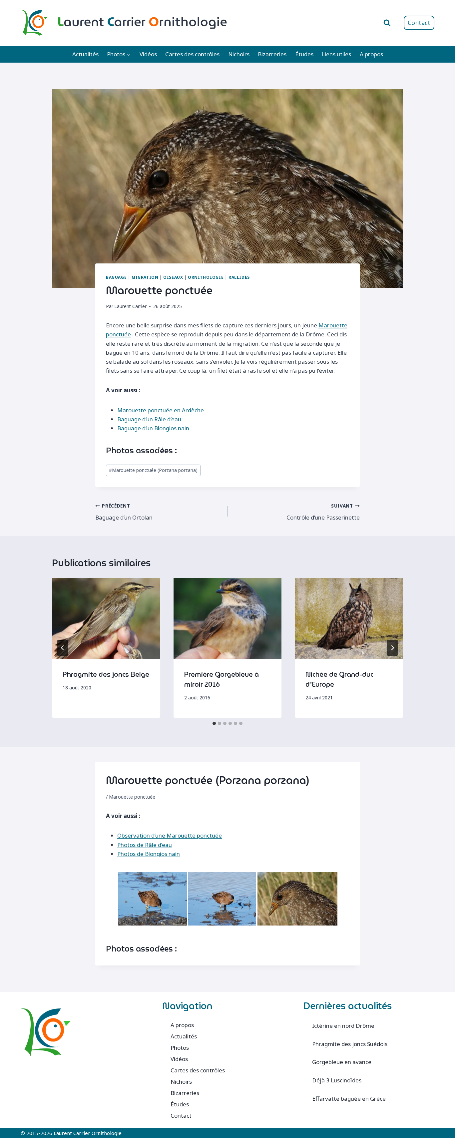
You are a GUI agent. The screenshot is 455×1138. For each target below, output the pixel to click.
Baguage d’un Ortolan (124, 512)
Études (304, 54)
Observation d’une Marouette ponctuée (169, 835)
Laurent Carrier (130, 306)
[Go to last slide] (62, 648)
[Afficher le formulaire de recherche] (387, 23)
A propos (371, 54)
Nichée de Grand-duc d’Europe (339, 679)
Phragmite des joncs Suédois (349, 1044)
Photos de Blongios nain (148, 854)
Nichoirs (238, 54)
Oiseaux (173, 277)
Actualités (85, 54)
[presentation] (106, 618)
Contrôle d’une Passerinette (323, 512)
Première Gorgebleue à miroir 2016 (221, 679)
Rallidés (239, 277)
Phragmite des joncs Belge (106, 674)
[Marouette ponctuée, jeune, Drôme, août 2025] (297, 899)
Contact (419, 23)
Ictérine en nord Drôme (343, 1025)
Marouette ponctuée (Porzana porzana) (153, 470)
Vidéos (148, 54)
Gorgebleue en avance (341, 1062)
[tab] (214, 723)
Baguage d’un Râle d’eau (149, 419)
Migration (145, 277)
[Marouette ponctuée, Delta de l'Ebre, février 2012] (152, 899)
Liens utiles (336, 54)
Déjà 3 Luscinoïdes (336, 1080)
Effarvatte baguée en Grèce (349, 1098)
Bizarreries (272, 54)
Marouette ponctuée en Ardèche (160, 410)
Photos (180, 1047)
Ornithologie (206, 277)
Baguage (116, 277)
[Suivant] (392, 648)
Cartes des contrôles (192, 54)
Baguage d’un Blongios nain (153, 428)
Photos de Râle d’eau (144, 845)
